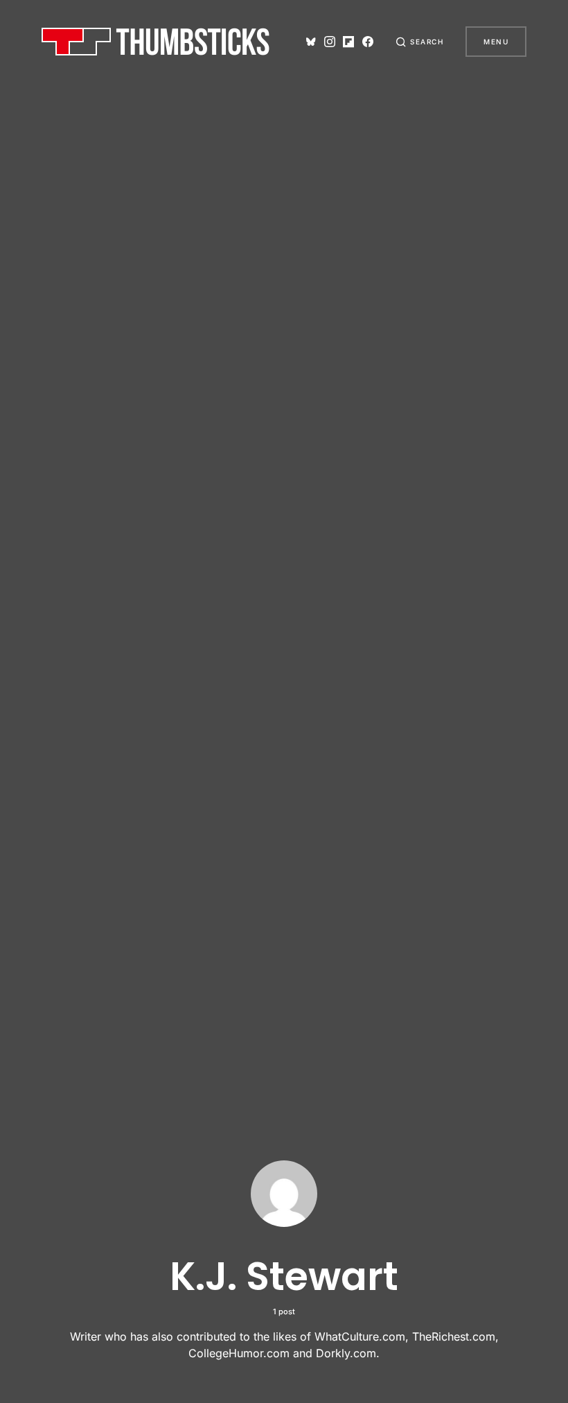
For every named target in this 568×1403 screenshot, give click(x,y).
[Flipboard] (348, 41)
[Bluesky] (311, 41)
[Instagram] (329, 41)
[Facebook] (367, 41)
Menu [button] (495, 41)
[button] (420, 41)
